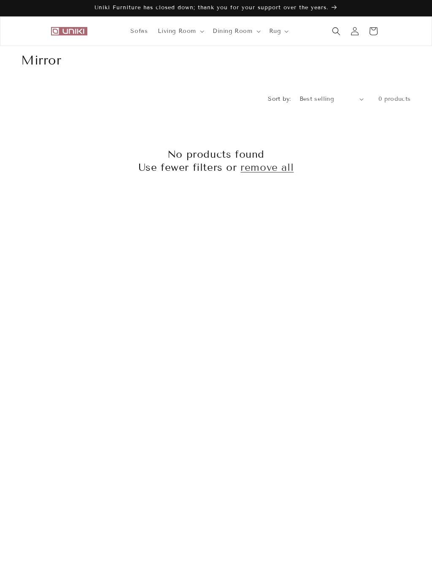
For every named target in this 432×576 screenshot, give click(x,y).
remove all (267, 167)
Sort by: (279, 98)
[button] (180, 31)
